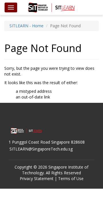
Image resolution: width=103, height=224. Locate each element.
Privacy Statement (37, 178)
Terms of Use (71, 178)
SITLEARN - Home (26, 25)
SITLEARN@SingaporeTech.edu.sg (41, 149)
